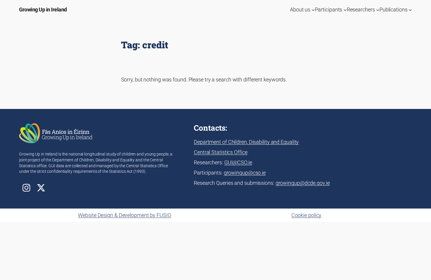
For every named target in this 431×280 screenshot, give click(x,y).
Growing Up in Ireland (43, 9)
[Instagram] (26, 187)
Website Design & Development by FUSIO (124, 215)
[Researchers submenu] (377, 9)
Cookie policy (306, 215)
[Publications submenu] (410, 9)
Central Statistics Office (220, 152)
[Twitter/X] (41, 187)
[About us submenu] (313, 9)
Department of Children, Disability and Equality (246, 142)
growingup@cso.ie (245, 173)
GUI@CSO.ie (238, 162)
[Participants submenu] (345, 9)
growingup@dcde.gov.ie (303, 183)
